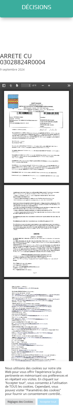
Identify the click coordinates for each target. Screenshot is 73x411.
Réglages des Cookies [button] (20, 401)
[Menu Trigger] (63, 8)
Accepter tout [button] (48, 401)
